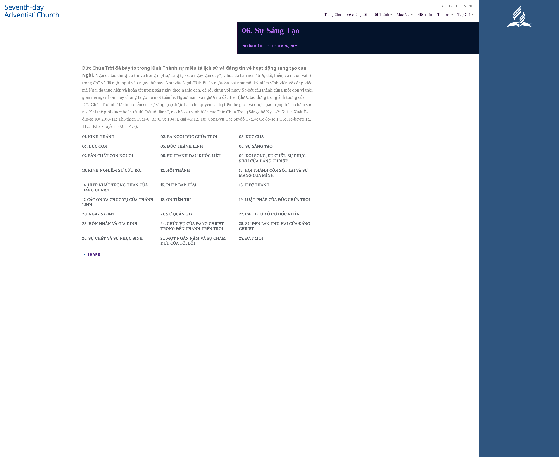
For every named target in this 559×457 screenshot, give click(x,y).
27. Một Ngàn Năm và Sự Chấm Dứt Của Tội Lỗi (193, 241)
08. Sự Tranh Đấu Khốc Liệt (190, 155)
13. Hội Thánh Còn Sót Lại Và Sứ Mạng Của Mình (273, 173)
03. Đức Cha (251, 136)
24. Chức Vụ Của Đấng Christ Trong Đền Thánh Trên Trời (192, 226)
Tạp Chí (463, 14)
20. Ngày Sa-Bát (98, 213)
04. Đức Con (94, 146)
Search (451, 6)
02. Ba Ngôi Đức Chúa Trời (188, 136)
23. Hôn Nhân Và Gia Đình (110, 223)
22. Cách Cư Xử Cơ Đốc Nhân (269, 213)
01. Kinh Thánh (98, 136)
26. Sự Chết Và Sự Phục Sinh (112, 238)
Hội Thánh (380, 14)
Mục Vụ (403, 14)
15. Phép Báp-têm (178, 184)
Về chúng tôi (356, 14)
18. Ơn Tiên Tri (175, 199)
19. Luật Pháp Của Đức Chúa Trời (274, 199)
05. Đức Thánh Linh (181, 146)
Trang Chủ (332, 14)
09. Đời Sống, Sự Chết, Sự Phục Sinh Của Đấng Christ (272, 158)
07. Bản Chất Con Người (107, 155)
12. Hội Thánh (175, 170)
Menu (468, 6)
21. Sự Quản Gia (176, 213)
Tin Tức (443, 14)
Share (94, 255)
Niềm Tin (424, 14)
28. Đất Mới (251, 238)
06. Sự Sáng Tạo (256, 146)
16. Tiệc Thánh (254, 184)
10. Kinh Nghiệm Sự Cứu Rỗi (112, 170)
